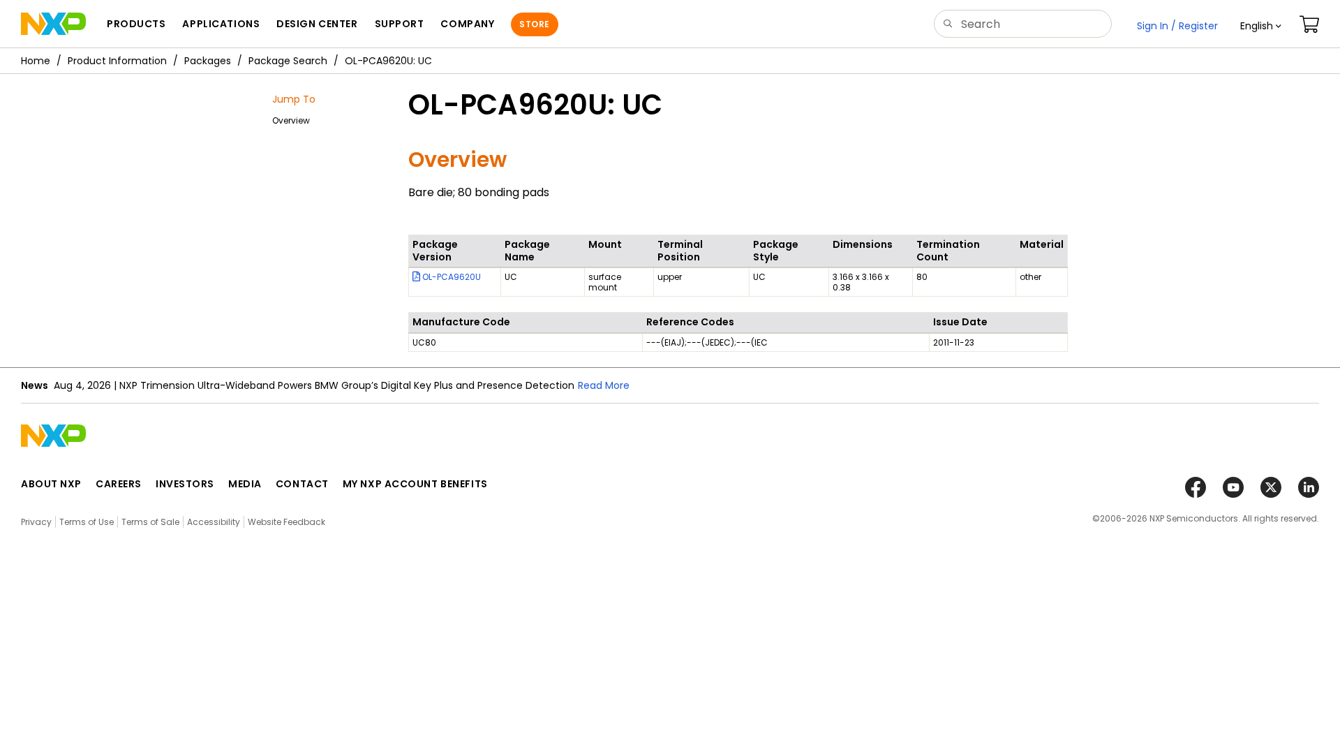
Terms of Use (86, 522)
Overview (291, 120)
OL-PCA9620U (450, 277)
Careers (119, 484)
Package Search (287, 61)
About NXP (51, 484)
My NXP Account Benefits (415, 484)
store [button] (534, 24)
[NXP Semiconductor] (53, 23)
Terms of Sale (150, 522)
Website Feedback (286, 522)
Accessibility (213, 522)
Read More (604, 385)
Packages (207, 61)
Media (245, 484)
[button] (1261, 26)
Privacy (36, 522)
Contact (302, 484)
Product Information (117, 61)
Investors (185, 484)
